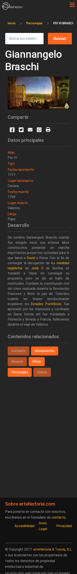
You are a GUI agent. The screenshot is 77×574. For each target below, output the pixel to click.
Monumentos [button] (45, 351)
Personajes (34, 23)
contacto (59, 517)
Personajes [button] (19, 372)
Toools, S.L (63, 549)
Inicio (12, 23)
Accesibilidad (24, 526)
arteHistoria (42, 549)
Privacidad (64, 526)
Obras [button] (36, 361)
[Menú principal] (72, 5)
